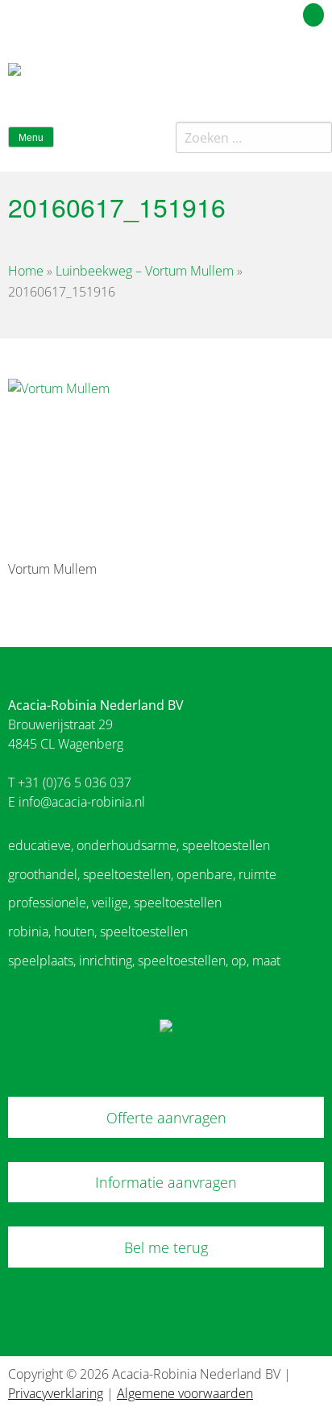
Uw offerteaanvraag (241, 12)
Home (26, 271)
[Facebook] (286, 75)
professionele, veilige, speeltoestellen (115, 902)
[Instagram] (315, 75)
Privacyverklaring (55, 1393)
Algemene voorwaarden (185, 1393)
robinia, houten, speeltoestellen (98, 931)
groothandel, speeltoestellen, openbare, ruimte (142, 874)
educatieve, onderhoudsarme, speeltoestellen (139, 845)
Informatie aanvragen (166, 1182)
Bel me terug (166, 1247)
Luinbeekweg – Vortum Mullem (145, 271)
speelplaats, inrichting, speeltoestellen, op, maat (144, 960)
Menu (31, 137)
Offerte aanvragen (166, 1117)
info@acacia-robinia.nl (82, 802)
